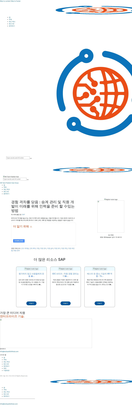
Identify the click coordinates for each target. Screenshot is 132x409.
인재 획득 (33, 248)
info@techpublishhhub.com (9, 351)
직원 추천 (64, 248)
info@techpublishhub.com (9, 404)
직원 (38, 248)
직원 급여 (50, 248)
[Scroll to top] (1, 407)
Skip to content (5, 1)
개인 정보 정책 (62, 235)
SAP (23, 214)
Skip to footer (15, 1)
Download (19, 241)
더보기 (31, 303)
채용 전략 (16, 250)
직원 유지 (57, 248)
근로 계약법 (25, 248)
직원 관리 (43, 248)
